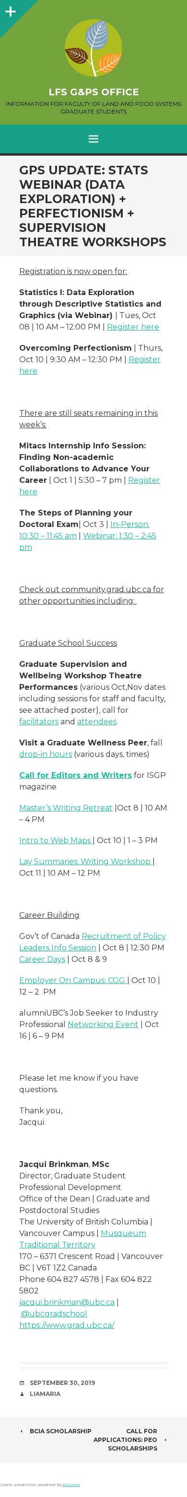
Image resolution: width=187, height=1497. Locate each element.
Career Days (42, 959)
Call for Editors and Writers (75, 775)
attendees (97, 721)
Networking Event (103, 1024)
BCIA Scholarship (61, 1431)
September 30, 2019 (62, 1382)
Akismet (71, 1484)
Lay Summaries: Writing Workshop (85, 861)
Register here (133, 326)
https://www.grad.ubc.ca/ (66, 1325)
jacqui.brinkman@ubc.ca (67, 1302)
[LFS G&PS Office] (93, 48)
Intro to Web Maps (56, 840)
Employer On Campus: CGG (73, 980)
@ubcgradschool (54, 1313)
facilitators (38, 721)
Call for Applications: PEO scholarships (125, 1440)
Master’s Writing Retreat (66, 807)
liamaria (45, 1393)
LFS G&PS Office (93, 92)
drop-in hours (45, 754)
